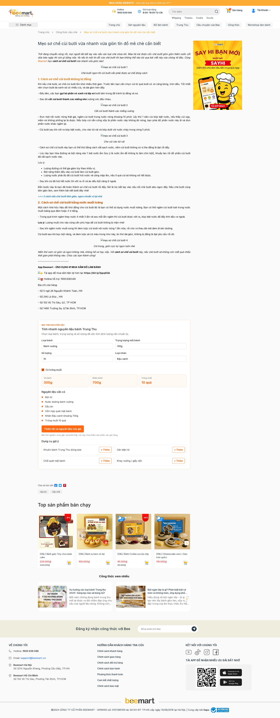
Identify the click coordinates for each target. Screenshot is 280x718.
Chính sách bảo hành (108, 668)
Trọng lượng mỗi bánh (127, 340)
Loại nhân (120, 353)
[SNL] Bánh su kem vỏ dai (92, 554)
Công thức (233, 24)
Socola (209, 18)
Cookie (199, 18)
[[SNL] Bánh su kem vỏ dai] (94, 531)
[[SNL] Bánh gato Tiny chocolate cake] (56, 531)
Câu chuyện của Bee (208, 24)
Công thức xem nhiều (114, 576)
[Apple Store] (231, 672)
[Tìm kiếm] (216, 11)
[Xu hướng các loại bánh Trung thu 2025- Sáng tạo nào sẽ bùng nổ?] (52, 596)
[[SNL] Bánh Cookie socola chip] (133, 531)
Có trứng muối (54, 369)
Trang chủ (114, 24)
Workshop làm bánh (259, 24)
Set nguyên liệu (136, 24)
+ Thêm (105, 449)
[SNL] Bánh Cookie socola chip (133, 554)
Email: (29, 658)
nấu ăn (43, 492)
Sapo (206, 709)
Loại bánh (47, 340)
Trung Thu (182, 24)
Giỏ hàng (236, 10)
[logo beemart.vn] (140, 700)
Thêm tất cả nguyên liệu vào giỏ (62, 428)
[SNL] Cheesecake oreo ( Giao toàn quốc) (171, 556)
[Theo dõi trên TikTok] (198, 652)
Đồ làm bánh (161, 24)
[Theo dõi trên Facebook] (216, 652)
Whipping (176, 18)
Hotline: (26, 651)
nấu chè (56, 492)
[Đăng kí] (194, 628)
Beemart (42, 61)
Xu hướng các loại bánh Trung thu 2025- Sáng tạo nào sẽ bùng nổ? (87, 591)
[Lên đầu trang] (275, 715)
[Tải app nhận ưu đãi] (217, 75)
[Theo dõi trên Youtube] (189, 652)
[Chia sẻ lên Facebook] (55, 485)
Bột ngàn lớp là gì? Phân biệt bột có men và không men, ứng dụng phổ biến (167, 591)
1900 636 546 (124, 12)
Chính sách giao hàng (109, 656)
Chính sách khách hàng (109, 651)
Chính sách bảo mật (108, 686)
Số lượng (46, 353)
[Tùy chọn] (146, 563)
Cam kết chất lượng (107, 680)
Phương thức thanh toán (110, 674)
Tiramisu (188, 18)
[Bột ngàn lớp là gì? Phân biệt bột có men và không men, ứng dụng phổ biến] (130, 596)
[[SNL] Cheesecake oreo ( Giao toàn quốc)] (172, 531)
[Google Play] (231, 682)
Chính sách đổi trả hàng (110, 662)
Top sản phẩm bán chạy (64, 505)
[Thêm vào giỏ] (69, 563)
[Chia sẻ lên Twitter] (60, 485)
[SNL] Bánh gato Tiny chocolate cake (56, 556)
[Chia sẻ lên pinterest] (64, 485)
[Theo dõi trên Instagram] (207, 652)
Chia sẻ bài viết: (46, 485)
